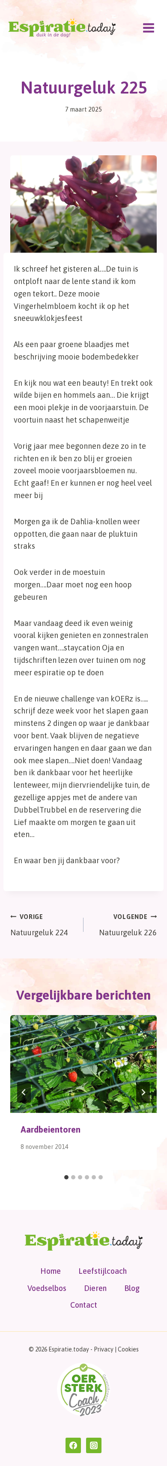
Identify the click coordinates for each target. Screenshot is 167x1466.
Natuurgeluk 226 (128, 925)
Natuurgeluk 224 (39, 925)
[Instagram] (93, 1445)
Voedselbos (46, 1288)
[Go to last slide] (24, 1092)
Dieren (95, 1288)
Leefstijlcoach (102, 1271)
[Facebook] (73, 1445)
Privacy (103, 1349)
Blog (132, 1288)
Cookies (128, 1349)
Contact (83, 1304)
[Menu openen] (148, 27)
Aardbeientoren (51, 1129)
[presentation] (83, 1064)
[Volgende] (143, 1092)
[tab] (66, 1177)
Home (50, 1271)
